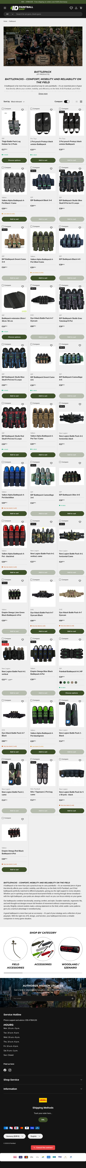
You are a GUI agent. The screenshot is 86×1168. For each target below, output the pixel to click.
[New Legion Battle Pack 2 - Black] (71, 714)
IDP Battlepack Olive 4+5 (69, 495)
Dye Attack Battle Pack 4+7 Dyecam (41, 319)
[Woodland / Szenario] (70, 949)
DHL (43, 1120)
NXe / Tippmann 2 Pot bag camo (41, 793)
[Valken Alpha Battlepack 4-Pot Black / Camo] (14, 182)
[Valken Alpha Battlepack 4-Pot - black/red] (14, 535)
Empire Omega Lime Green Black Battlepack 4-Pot (13, 614)
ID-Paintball (12, 1143)
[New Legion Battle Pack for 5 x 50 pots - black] (71, 773)
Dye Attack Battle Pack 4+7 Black (13, 734)
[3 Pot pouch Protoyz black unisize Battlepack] (71, 123)
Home (5, 21)
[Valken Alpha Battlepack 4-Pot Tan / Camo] (42, 417)
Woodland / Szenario (70, 966)
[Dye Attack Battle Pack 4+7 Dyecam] (42, 299)
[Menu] (4, 7)
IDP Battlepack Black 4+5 (69, 259)
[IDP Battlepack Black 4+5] (71, 240)
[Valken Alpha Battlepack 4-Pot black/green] (43, 714)
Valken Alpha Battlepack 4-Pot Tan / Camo (41, 437)
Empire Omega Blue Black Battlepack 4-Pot (41, 672)
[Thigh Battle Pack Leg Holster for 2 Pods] (14, 123)
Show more (43, 94)
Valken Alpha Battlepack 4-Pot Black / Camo (13, 201)
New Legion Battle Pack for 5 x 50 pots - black (71, 793)
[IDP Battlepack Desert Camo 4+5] (43, 358)
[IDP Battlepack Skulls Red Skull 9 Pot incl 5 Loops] (14, 417)
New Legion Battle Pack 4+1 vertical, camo (42, 555)
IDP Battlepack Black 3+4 (41, 200)
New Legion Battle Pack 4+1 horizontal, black (71, 437)
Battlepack (12, 21)
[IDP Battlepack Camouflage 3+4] (43, 476)
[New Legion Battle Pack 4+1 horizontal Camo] (71, 535)
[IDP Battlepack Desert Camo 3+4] (14, 240)
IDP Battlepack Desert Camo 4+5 (42, 378)
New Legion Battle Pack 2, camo (13, 793)
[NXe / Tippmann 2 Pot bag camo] (42, 773)
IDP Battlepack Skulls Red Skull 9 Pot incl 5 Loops (13, 437)
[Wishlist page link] (71, 7)
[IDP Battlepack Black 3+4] (42, 182)
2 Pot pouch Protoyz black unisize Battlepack (41, 143)
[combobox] (43, 14)
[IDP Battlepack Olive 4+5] (71, 476)
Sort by (7, 101)
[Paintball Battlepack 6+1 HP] (71, 653)
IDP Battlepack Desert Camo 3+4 (14, 260)
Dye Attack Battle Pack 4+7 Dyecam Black (41, 614)
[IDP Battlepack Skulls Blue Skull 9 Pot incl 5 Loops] (14, 358)
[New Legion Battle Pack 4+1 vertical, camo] (42, 535)
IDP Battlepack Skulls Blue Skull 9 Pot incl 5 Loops (13, 378)
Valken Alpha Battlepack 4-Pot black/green (41, 734)
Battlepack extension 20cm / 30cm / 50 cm (14, 319)
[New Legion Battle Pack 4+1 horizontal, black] (71, 417)
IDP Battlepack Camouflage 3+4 (42, 496)
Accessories (43, 964)
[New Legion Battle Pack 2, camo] (14, 773)
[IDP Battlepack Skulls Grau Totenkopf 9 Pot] (71, 299)
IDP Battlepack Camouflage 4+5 (70, 378)
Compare (58, 101)
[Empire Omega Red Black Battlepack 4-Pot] (14, 832)
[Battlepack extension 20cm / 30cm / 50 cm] (14, 299)
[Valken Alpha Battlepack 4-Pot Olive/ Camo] (43, 240)
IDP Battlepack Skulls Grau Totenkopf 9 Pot (70, 319)
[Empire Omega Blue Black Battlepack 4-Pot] (42, 653)
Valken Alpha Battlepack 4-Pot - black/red (13, 555)
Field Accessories (15, 966)
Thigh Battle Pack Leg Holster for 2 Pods (11, 143)
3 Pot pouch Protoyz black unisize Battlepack (70, 143)
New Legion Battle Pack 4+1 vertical (13, 673)
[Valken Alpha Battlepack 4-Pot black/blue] (14, 476)
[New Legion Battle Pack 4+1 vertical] (14, 653)
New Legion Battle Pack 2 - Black (70, 734)
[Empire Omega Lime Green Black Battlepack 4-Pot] (14, 594)
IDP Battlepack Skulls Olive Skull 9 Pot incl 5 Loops (70, 201)
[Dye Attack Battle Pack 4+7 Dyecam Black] (43, 594)
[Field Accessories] (15, 949)
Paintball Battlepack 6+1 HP (71, 671)
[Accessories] (43, 949)
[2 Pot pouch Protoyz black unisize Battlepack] (43, 123)
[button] (81, 7)
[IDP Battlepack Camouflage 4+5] (71, 358)
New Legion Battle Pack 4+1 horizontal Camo (71, 555)
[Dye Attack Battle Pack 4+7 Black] (14, 714)
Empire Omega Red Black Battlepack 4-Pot (13, 852)
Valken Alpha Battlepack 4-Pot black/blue (13, 496)
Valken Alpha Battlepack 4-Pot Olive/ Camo (41, 260)
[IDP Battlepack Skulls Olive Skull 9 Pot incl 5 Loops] (71, 182)
